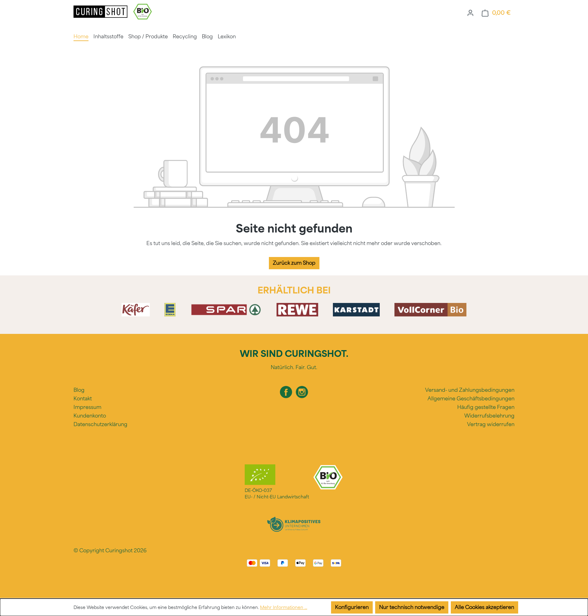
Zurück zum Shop (294, 263)
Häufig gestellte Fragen (485, 407)
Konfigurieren (352, 607)
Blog (79, 390)
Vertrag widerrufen (490, 424)
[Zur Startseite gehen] (101, 11)
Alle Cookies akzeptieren (484, 607)
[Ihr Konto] (470, 13)
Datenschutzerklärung (100, 424)
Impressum (87, 407)
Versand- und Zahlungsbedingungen (469, 390)
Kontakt (83, 399)
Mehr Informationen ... (283, 607)
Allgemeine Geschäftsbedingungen (471, 399)
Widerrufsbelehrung (489, 416)
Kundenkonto (90, 416)
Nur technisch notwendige (411, 607)
